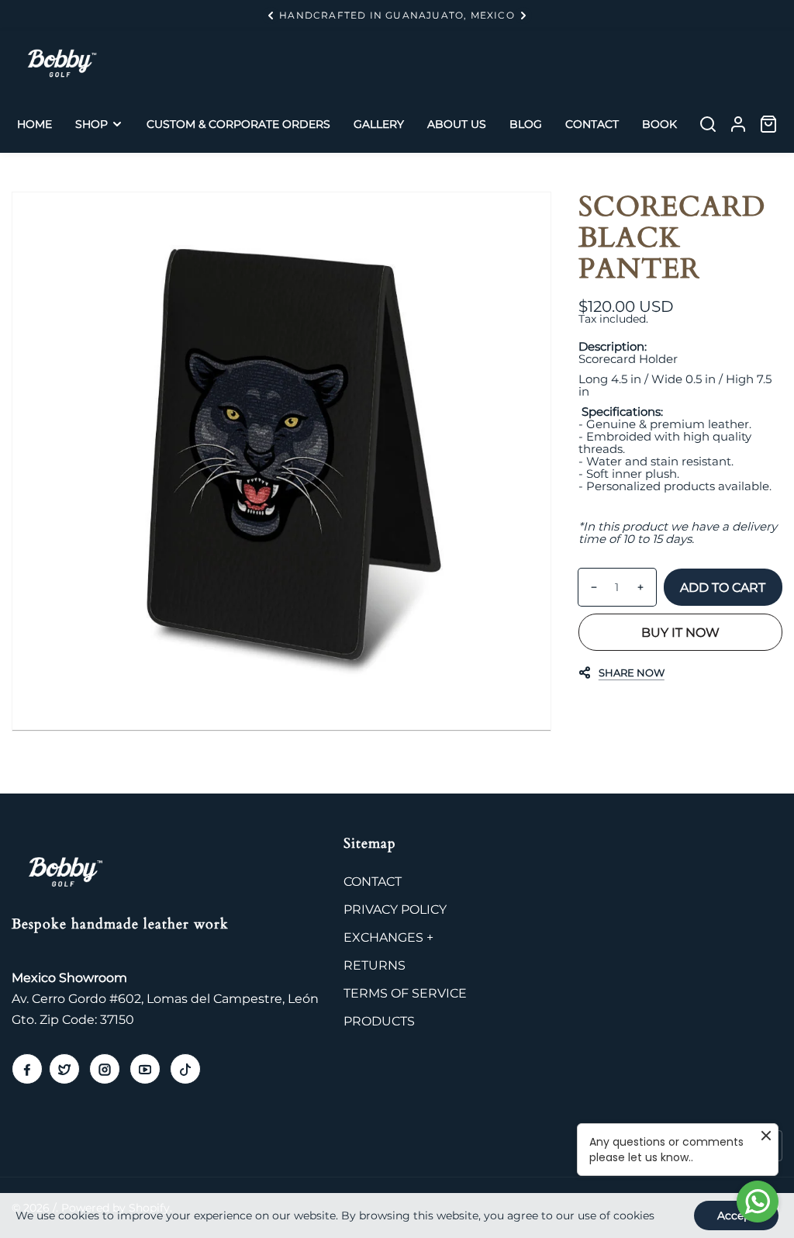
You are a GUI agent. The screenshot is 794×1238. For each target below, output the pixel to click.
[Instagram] (104, 1068)
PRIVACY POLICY (395, 909)
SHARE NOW (632, 672)
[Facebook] (27, 1068)
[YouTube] (145, 1068)
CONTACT (372, 881)
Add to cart (722, 587)
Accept (736, 1215)
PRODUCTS (379, 1021)
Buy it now (680, 632)
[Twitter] (64, 1068)
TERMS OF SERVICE (405, 993)
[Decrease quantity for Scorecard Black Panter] (588, 587)
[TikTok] (185, 1068)
